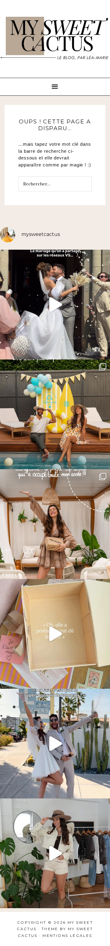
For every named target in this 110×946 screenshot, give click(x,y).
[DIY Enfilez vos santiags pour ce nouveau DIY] (55, 853)
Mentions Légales (67, 935)
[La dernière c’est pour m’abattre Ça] (55, 743)
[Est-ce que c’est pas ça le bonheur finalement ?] (55, 304)
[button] (55, 87)
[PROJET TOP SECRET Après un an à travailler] (55, 524)
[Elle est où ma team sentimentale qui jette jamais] (55, 634)
